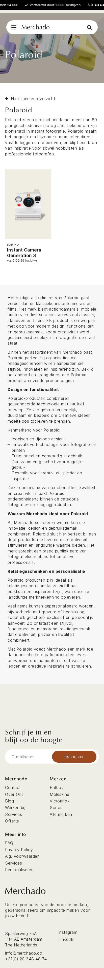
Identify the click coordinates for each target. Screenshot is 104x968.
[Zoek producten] (89, 27)
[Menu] (13, 27)
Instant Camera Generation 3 (24, 252)
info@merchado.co (23, 953)
